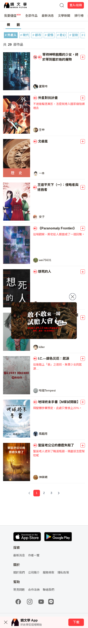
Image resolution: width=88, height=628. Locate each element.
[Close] (72, 296)
